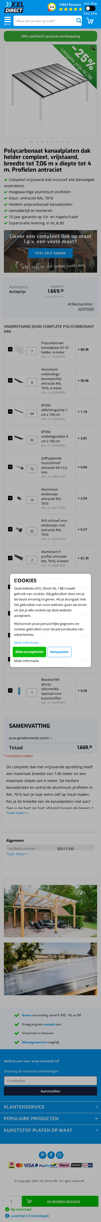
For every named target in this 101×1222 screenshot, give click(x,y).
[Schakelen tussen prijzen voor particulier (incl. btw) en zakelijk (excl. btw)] (90, 8)
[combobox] (47, 21)
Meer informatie (26, 642)
